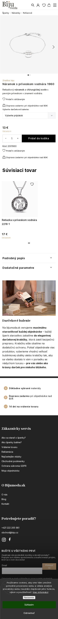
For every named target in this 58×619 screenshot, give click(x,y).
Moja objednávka (10, 470)
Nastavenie (29, 597)
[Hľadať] (33, 5)
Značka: (8, 80)
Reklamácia (7, 451)
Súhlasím (29, 604)
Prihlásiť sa (49, 566)
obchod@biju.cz (10, 532)
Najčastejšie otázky (11, 456)
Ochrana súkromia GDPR (14, 466)
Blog (4, 499)
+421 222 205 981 (10, 527)
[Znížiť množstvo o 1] (6, 138)
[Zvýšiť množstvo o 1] (18, 138)
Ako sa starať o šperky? (14, 437)
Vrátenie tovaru (9, 447)
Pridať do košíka (38, 138)
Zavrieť (47, 164)
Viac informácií (40, 592)
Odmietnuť (29, 613)
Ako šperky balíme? (12, 442)
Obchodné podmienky (13, 461)
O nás (4, 494)
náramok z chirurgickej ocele (31, 89)
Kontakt (5, 504)
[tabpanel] (19, 209)
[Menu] (55, 5)
